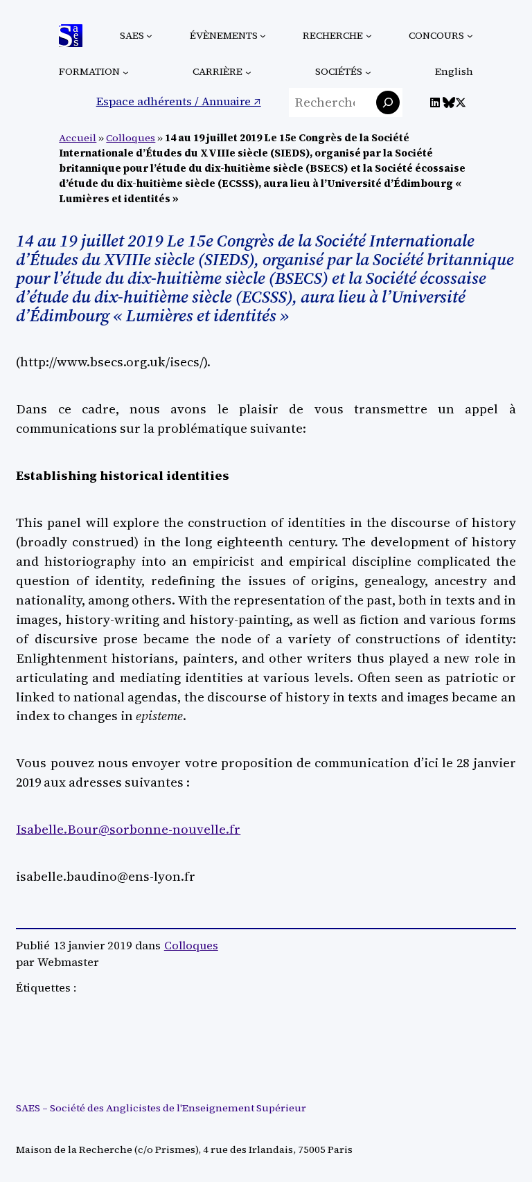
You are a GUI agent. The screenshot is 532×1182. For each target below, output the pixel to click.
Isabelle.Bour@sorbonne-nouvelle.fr (128, 829)
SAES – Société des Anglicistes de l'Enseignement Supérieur (161, 1108)
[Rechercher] (388, 102)
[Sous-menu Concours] (470, 36)
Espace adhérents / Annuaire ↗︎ (178, 101)
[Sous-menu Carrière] (248, 72)
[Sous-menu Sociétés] (368, 72)
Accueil (77, 138)
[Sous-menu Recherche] (369, 36)
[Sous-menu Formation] (126, 72)
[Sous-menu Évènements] (263, 36)
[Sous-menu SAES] (149, 36)
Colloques (130, 138)
